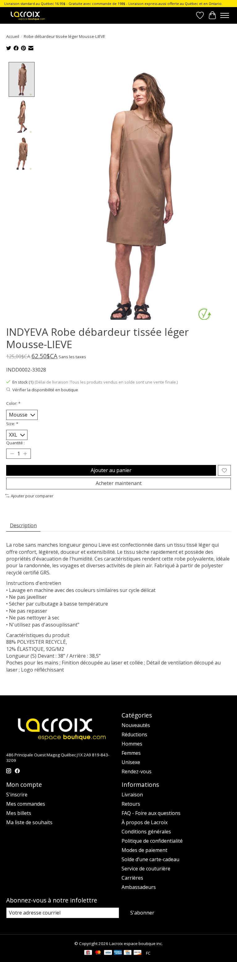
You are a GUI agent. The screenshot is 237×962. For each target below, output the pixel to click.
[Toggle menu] (224, 15)
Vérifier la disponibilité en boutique (45, 390)
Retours (131, 803)
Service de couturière (146, 868)
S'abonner (142, 912)
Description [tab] (23, 525)
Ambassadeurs (139, 887)
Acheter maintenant (119, 483)
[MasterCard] (98, 953)
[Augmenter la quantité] (25, 454)
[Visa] (108, 953)
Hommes (132, 743)
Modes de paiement (144, 850)
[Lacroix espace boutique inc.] (27, 15)
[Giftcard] (88, 953)
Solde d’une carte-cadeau (150, 859)
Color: (13, 403)
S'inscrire (16, 794)
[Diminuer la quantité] (12, 454)
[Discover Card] (138, 953)
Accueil (12, 36)
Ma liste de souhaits (29, 822)
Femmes (131, 753)
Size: (12, 423)
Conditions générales (146, 831)
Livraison (132, 794)
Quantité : (15, 443)
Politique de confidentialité (152, 840)
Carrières (132, 877)
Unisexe (131, 762)
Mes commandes (25, 803)
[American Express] (118, 953)
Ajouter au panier (111, 470)
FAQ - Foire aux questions (151, 813)
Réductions (134, 734)
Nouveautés (136, 725)
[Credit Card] (127, 953)
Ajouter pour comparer (32, 496)
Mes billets (18, 813)
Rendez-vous (137, 771)
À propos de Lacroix (145, 822)
